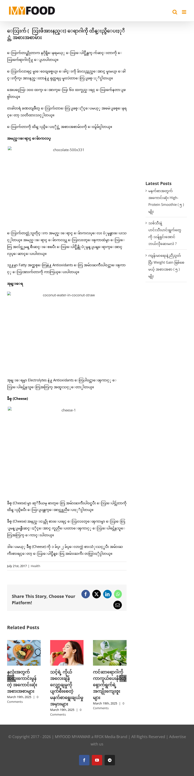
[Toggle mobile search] (174, 11)
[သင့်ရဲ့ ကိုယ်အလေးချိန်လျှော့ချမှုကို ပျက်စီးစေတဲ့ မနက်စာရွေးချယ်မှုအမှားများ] (67, 642)
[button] (10, 678)
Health (35, 566)
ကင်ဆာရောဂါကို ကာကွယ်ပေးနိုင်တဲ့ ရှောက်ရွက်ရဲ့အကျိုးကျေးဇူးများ (109, 684)
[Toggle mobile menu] (184, 11)
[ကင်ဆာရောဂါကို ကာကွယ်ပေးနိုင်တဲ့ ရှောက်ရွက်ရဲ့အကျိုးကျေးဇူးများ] (110, 642)
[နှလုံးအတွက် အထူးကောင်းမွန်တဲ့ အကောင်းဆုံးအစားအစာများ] (24, 642)
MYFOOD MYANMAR (72, 736)
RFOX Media (104, 736)
